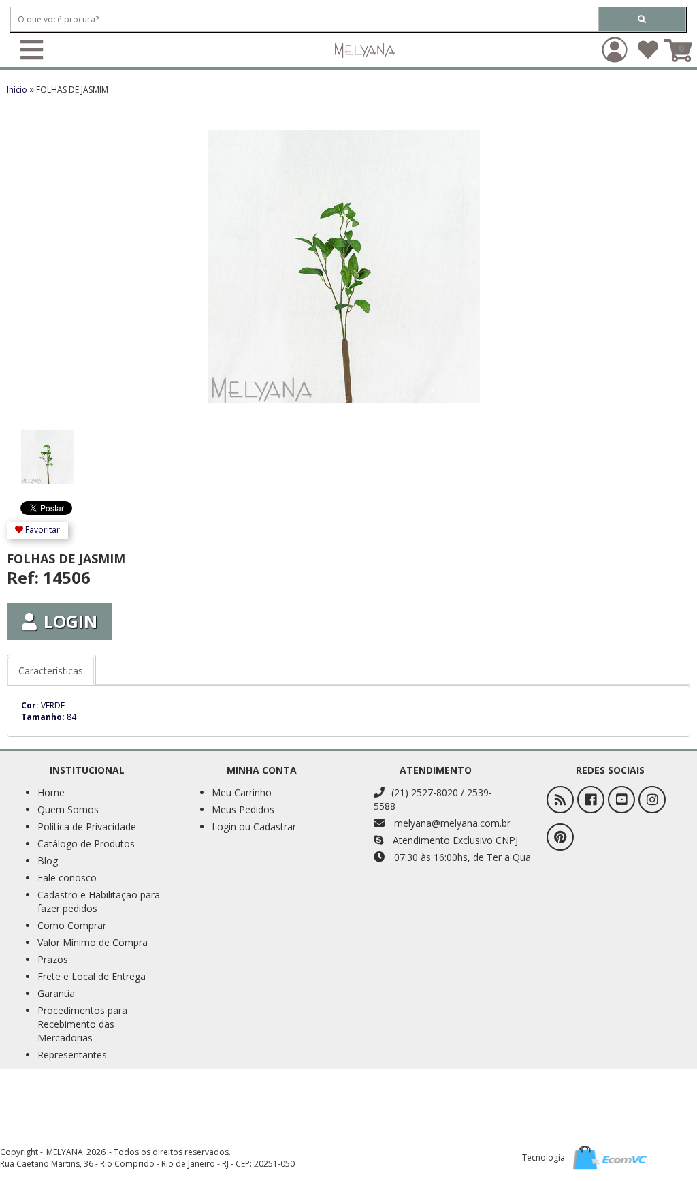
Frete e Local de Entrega (91, 976)
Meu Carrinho (242, 792)
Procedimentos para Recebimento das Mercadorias (82, 1024)
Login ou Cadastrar (254, 826)
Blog (47, 860)
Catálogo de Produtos (86, 843)
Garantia (56, 993)
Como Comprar (71, 925)
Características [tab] (50, 670)
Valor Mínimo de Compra (92, 942)
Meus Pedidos (243, 809)
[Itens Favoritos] (648, 54)
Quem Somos (68, 809)
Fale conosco (67, 877)
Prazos (52, 959)
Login (70, 621)
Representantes (72, 1054)
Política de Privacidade (86, 826)
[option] (63, 450)
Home (51, 792)
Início (18, 89)
